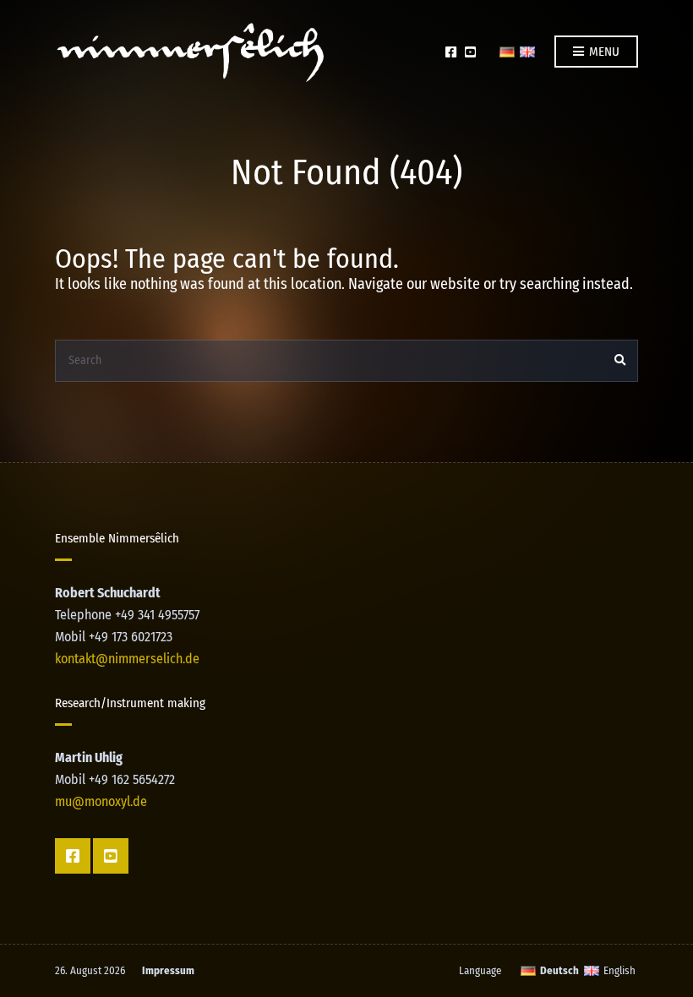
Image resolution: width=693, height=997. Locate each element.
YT (470, 52)
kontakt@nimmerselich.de (127, 659)
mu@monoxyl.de (101, 801)
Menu (602, 51)
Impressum (168, 970)
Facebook (451, 52)
